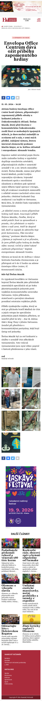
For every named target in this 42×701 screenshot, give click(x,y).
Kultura (7, 677)
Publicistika (9, 684)
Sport (6, 682)
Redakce (7, 658)
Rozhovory (8, 675)
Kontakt (7, 660)
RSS (7, 665)
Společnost (18, 26)
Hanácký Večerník (10, 19)
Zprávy (7, 673)
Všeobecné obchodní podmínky (15, 662)
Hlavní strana (8, 26)
